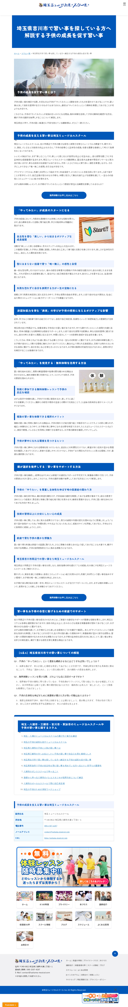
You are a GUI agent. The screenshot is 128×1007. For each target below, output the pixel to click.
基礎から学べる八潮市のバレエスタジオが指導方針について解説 (53, 778)
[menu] (124, 4)
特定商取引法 (82, 979)
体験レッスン (94, 975)
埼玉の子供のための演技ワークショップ (42, 789)
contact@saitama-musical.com (57, 832)
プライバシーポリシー (98, 979)
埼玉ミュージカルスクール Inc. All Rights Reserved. (65, 990)
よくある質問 (83, 970)
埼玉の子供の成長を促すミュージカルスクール (45, 742)
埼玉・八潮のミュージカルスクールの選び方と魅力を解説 (50, 736)
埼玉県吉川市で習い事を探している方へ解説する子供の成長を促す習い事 (57, 760)
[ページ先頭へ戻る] (115, 954)
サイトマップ (70, 979)
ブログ (102, 965)
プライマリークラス (91, 960)
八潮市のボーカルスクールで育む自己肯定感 (44, 783)
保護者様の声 (80, 965)
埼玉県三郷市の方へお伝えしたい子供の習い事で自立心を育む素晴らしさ (57, 754)
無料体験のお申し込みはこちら (64, 195)
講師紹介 (69, 965)
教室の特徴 (77, 960)
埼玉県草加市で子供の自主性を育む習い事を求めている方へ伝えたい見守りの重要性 (63, 766)
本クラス (103, 960)
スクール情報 (93, 965)
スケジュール (71, 970)
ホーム (68, 960)
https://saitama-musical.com (55, 838)
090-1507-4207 (50, 826)
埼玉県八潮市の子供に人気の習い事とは (42, 748)
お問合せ (84, 975)
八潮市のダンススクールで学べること (41, 771)
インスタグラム (73, 975)
